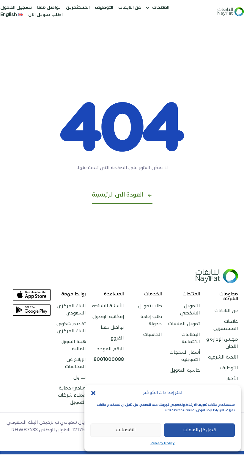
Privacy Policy (162, 443)
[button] (93, 393)
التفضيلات (126, 430)
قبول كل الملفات (199, 430)
